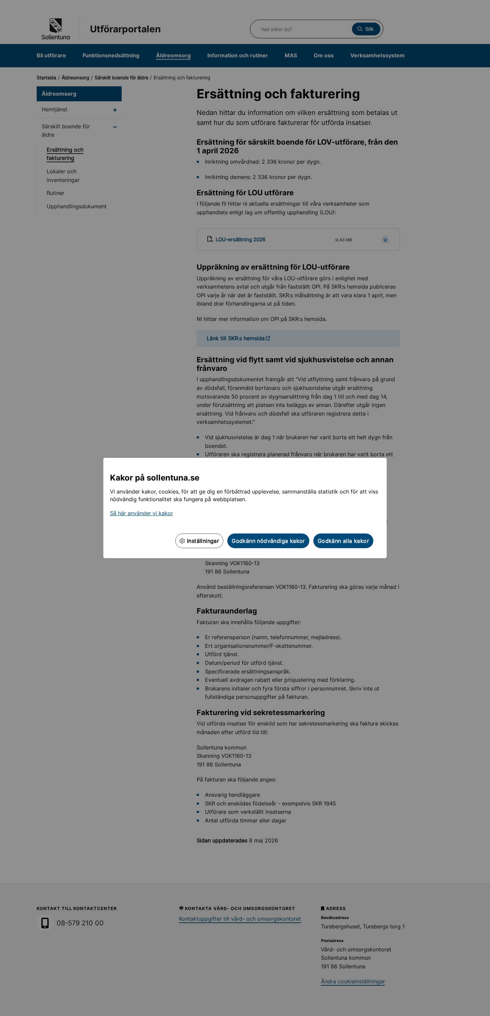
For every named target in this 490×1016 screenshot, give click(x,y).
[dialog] (245, 508)
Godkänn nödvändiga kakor (268, 540)
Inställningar (202, 540)
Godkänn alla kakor (343, 540)
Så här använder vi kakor (141, 513)
